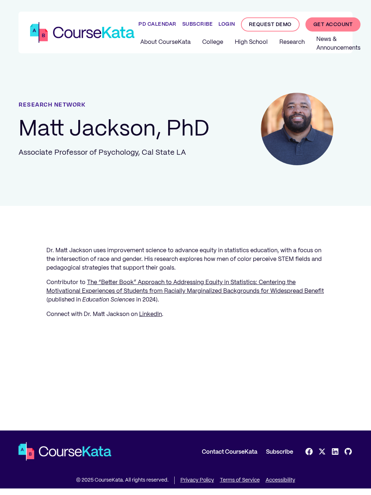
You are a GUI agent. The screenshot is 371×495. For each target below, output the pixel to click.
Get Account (333, 24)
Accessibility (280, 480)
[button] (165, 42)
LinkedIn (150, 314)
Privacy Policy (197, 480)
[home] (82, 32)
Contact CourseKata (229, 452)
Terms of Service (240, 480)
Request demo (270, 24)
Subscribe (279, 452)
